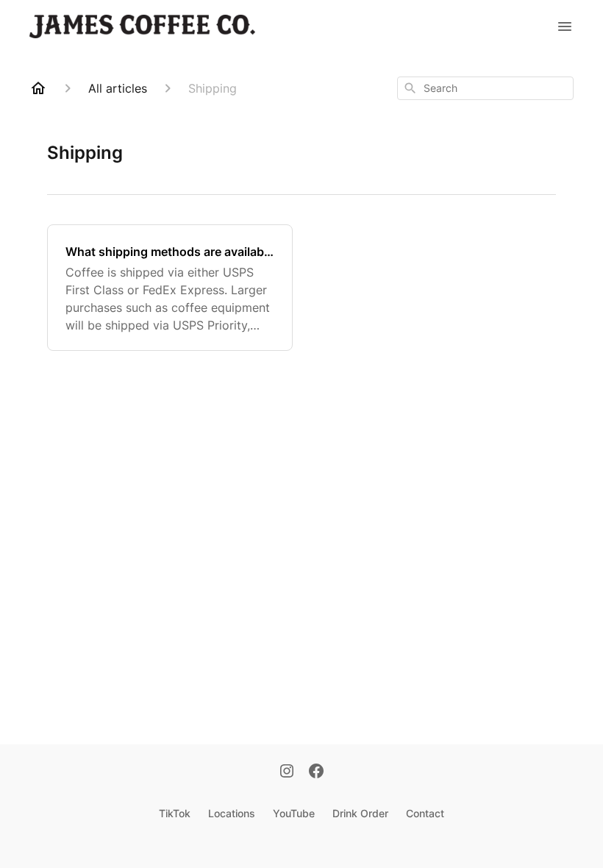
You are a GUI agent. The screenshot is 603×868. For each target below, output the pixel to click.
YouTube (294, 813)
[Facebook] (316, 772)
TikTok (174, 813)
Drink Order (360, 813)
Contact (425, 813)
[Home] (38, 88)
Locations (231, 813)
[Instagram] (287, 772)
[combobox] (485, 88)
